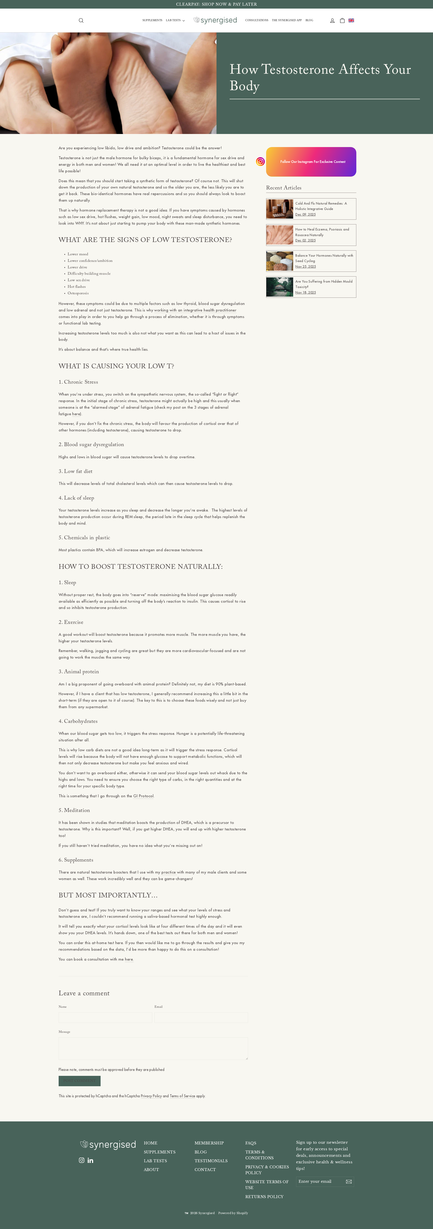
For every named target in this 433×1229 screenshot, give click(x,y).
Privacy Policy (151, 1096)
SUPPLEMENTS (152, 20)
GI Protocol (143, 795)
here (76, 413)
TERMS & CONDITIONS (259, 1155)
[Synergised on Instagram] (81, 1160)
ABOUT (151, 1170)
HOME (151, 1143)
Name (63, 1007)
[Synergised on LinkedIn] (90, 1160)
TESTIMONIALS (211, 1161)
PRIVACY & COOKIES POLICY (267, 1170)
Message (64, 1032)
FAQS (250, 1143)
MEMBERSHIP (209, 1143)
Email (158, 1007)
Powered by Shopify (233, 1213)
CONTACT (205, 1170)
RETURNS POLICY (264, 1197)
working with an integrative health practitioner (195, 310)
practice (169, 872)
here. (129, 959)
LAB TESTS (173, 20)
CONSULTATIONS (256, 20)
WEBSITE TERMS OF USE (267, 1185)
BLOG (309, 20)
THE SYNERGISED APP (287, 20)
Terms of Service (182, 1096)
